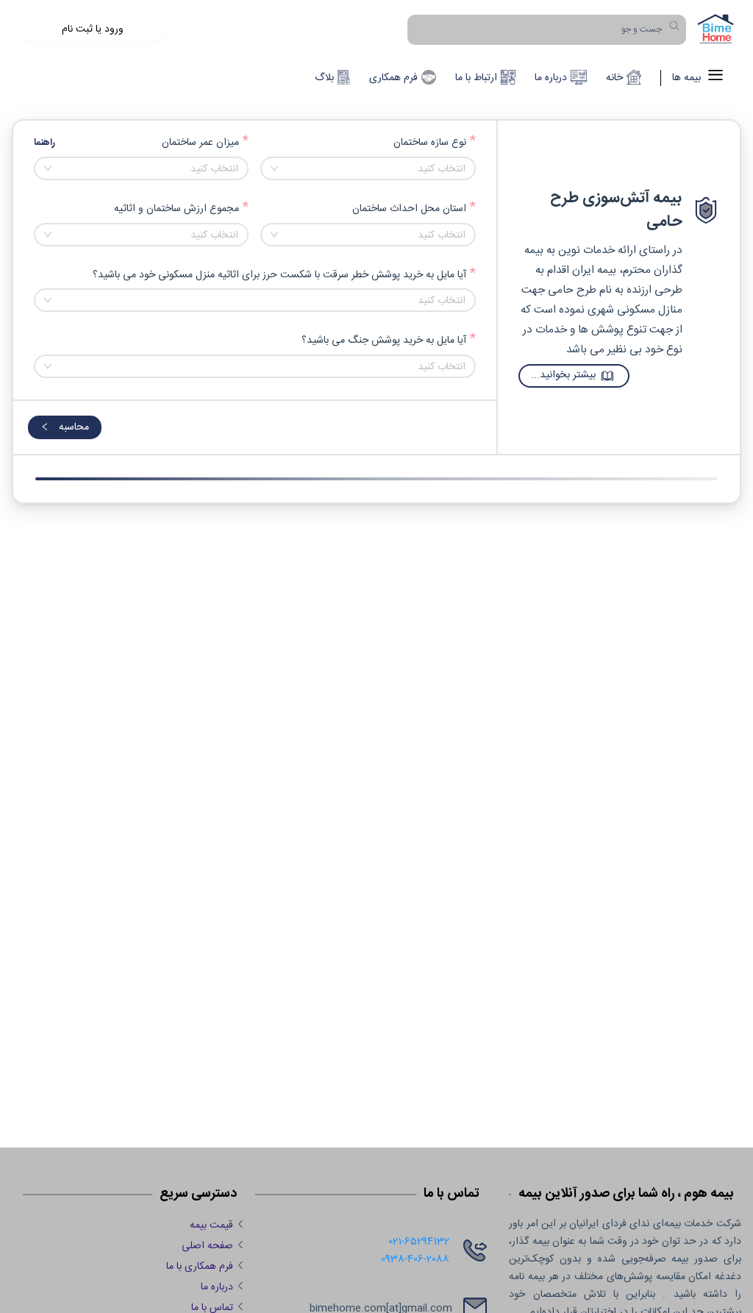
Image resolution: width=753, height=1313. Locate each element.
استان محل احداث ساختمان (409, 209)
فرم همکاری (393, 78)
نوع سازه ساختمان (429, 143)
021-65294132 (418, 1241)
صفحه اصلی (207, 1246)
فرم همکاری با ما (199, 1266)
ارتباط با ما (476, 78)
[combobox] (367, 168)
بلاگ (324, 78)
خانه (614, 78)
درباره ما (551, 78)
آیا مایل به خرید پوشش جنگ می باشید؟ (383, 341)
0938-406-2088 (415, 1259)
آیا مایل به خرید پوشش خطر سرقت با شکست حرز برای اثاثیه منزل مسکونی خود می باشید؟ (279, 275)
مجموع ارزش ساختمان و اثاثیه (176, 209)
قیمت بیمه (211, 1225)
